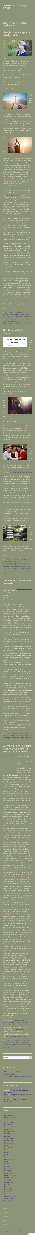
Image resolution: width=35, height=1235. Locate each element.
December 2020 (9, 1115)
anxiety (5, 561)
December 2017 (9, 1124)
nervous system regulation (17, 566)
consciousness (6, 571)
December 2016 (9, 1131)
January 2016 (8, 1138)
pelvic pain (13, 1044)
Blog (4, 1221)
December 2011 (9, 1150)
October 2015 (8, 1141)
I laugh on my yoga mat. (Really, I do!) (17, 34)
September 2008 (9, 1201)
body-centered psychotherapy (11, 314)
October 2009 (8, 1178)
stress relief (12, 323)
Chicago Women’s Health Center (16, 1036)
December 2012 (9, 1143)
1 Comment (6, 1047)
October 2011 (8, 1152)
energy (13, 735)
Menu (5, 13)
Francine (7, 312)
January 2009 (8, 1191)
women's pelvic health (22, 1046)
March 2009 (8, 1189)
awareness (19, 319)
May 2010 (7, 1166)
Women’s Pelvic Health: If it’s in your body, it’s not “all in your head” (17, 748)
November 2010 (9, 1159)
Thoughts (17, 323)
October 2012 (8, 1145)
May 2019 (7, 1120)
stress (4, 570)
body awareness (26, 312)
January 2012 (8, 1147)
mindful (27, 565)
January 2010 (8, 1173)
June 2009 (7, 1187)
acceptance (22, 570)
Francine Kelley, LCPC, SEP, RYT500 (12, 1230)
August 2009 (8, 1182)
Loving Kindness (15, 321)
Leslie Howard (19, 1029)
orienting (20, 571)
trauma (5, 573)
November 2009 (9, 1175)
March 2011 (8, 1154)
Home (5, 1208)
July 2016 (7, 1134)
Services (5, 1216)
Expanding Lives (12, 195)
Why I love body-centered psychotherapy (17, 1076)
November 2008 (9, 1196)
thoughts (14, 570)
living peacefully (19, 735)
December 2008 (9, 1194)
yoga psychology (10, 319)
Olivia (6, 1095)
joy (3, 321)
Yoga (4, 319)
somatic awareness (26, 318)
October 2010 (8, 1161)
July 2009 (7, 1184)
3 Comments (28, 323)
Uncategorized (13, 739)
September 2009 (9, 1180)
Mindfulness (23, 321)
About (5, 1212)
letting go (16, 316)
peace (4, 737)
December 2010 (9, 1157)
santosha (18, 318)
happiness (22, 314)
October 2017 (8, 1129)
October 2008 (8, 1198)
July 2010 (7, 1164)
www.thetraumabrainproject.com (21, 472)
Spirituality (6, 323)
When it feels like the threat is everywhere (18, 1072)
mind (10, 565)
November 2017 (9, 1127)
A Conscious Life (25, 559)
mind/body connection (25, 316)
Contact (5, 1225)
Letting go (7, 321)
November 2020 (9, 1117)
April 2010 (7, 1168)
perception (13, 318)
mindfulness (6, 318)
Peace (28, 321)
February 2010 (8, 1171)
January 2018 (8, 1122)
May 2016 (7, 1136)
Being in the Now (27, 319)
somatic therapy (27, 568)
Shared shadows (9, 1074)
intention (10, 316)
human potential (15, 563)
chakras (13, 1042)
